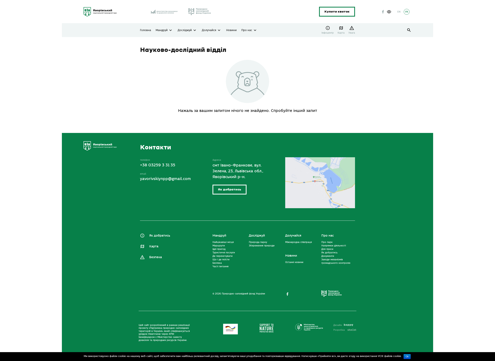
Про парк (327, 242)
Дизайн (337, 325)
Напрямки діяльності (333, 245)
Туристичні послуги (224, 252)
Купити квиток (337, 11)
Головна (145, 30)
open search (409, 30)
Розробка (344, 330)
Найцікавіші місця (223, 242)
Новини (231, 30)
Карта (341, 32)
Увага (351, 32)
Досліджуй (185, 30)
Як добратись (229, 189)
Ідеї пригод (219, 249)
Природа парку (258, 242)
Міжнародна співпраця (298, 242)
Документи (327, 256)
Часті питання (221, 266)
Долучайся (209, 30)
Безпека (155, 257)
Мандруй (162, 30)
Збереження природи (262, 245)
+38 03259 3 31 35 (157, 165)
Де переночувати (223, 256)
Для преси (327, 249)
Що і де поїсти (221, 259)
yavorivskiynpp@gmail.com (165, 179)
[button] (389, 11)
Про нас (246, 30)
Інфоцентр (328, 32)
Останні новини (294, 262)
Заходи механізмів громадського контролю (335, 261)
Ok (407, 356)
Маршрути (219, 245)
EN (398, 11)
